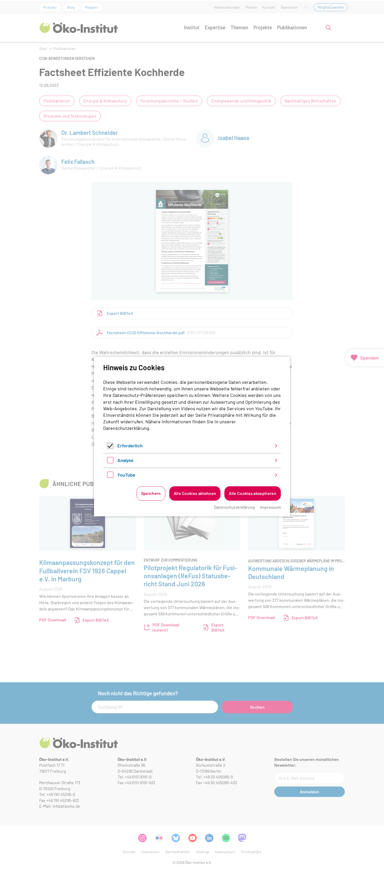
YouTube (126, 475)
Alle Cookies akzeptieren (252, 493)
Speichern (151, 493)
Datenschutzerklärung (126, 428)
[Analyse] (110, 461)
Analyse (125, 460)
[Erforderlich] (110, 447)
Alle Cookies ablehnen (195, 493)
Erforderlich (130, 445)
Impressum (270, 507)
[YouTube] (110, 476)
